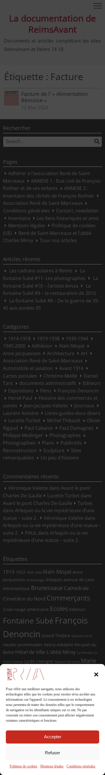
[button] (96, 674)
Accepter (52, 736)
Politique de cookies (23, 766)
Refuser (52, 752)
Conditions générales (80, 766)
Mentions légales (52, 766)
